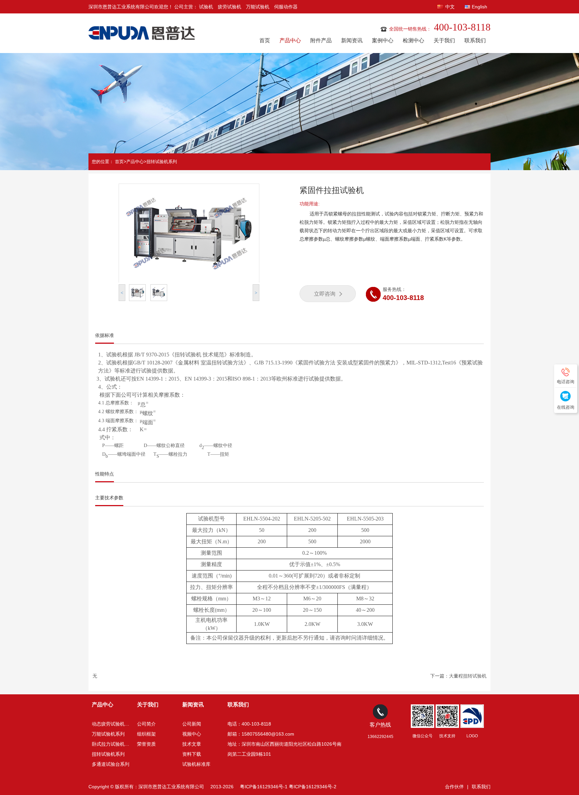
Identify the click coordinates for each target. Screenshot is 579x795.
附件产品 (321, 40)
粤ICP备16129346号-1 (263, 786)
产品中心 (290, 40)
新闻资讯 (352, 40)
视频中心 (191, 734)
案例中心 (382, 40)
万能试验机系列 (108, 734)
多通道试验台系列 (110, 764)
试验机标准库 (196, 764)
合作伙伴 (454, 786)
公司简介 (146, 724)
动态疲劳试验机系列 (113, 724)
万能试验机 (257, 6)
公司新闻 (191, 724)
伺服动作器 (286, 6)
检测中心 (413, 40)
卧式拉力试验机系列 (113, 744)
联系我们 (475, 40)
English (479, 6)
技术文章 (191, 744)
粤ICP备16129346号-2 (312, 786)
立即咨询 (324, 294)
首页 (264, 40)
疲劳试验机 (229, 6)
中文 (450, 6)
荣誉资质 (146, 744)
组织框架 (146, 734)
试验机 (206, 6)
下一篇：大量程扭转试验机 (458, 676)
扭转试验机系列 (161, 161)
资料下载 (191, 754)
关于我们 (444, 40)
